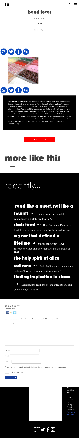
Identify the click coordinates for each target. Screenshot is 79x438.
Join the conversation (39, 140)
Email (7, 356)
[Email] (3, 51)
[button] (8, 314)
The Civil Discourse (34, 119)
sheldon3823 (40, 18)
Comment (9, 324)
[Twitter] (11, 51)
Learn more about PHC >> (71, 414)
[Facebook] (18, 51)
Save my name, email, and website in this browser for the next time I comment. (36, 367)
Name (7, 350)
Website (8, 362)
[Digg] (26, 51)
